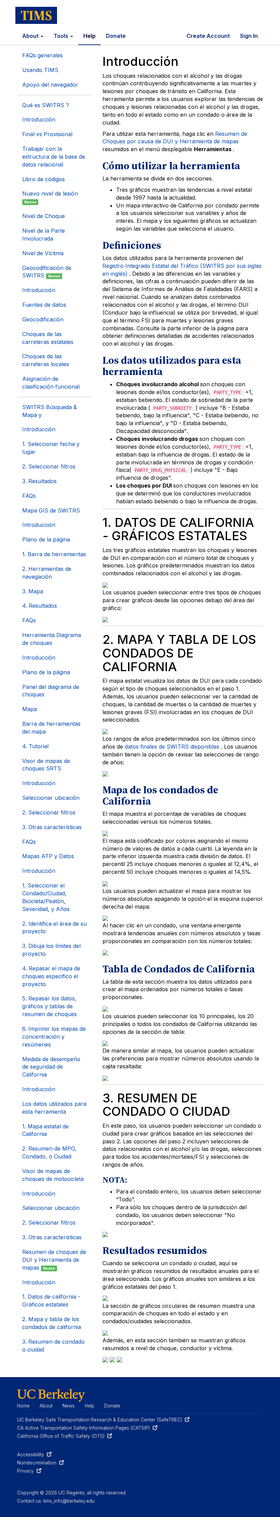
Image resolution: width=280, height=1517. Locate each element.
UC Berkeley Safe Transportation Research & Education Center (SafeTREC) (101, 1419)
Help (89, 35)
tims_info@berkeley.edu (69, 1501)
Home (23, 1405)
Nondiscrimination (40, 1462)
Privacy (29, 1471)
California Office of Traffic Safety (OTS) (62, 1436)
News (68, 1405)
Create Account (208, 35)
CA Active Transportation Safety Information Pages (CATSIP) (85, 1428)
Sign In (249, 35)
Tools (62, 35)
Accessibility (34, 1454)
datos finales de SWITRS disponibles (173, 746)
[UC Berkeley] (51, 1395)
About (31, 35)
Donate (116, 35)
